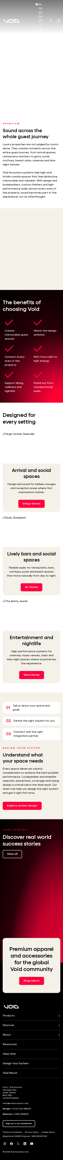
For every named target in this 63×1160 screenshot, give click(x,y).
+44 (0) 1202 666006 (21, 1109)
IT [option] (40, 24)
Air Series (31, 587)
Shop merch (32, 981)
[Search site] (51, 20)
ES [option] (40, 12)
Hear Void (9, 1054)
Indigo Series (31, 503)
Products (9, 1015)
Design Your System (16, 1063)
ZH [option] (40, 20)
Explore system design (22, 805)
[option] (40, 9)
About (7, 1035)
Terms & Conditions (12, 1132)
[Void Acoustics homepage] (11, 21)
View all (12, 854)
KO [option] (40, 33)
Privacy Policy (32, 1132)
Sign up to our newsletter (19, 1124)
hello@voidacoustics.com (15, 1103)
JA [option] (40, 29)
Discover (8, 1025)
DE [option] (40, 16)
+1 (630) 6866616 (21, 1114)
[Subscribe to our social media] (5, 1144)
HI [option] (40, 37)
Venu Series (32, 675)
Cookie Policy (48, 1132)
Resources (10, 1044)
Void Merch (10, 1073)
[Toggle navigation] (58, 20)
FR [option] (40, 8)
